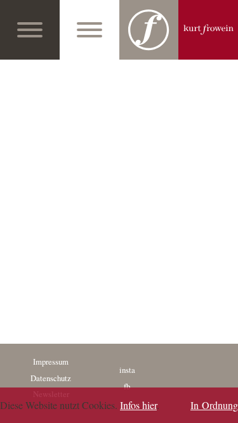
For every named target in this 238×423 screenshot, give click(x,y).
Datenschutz (50, 378)
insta (127, 369)
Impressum (51, 361)
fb (127, 386)
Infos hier (138, 405)
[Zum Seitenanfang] (224, 409)
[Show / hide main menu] (30, 29)
